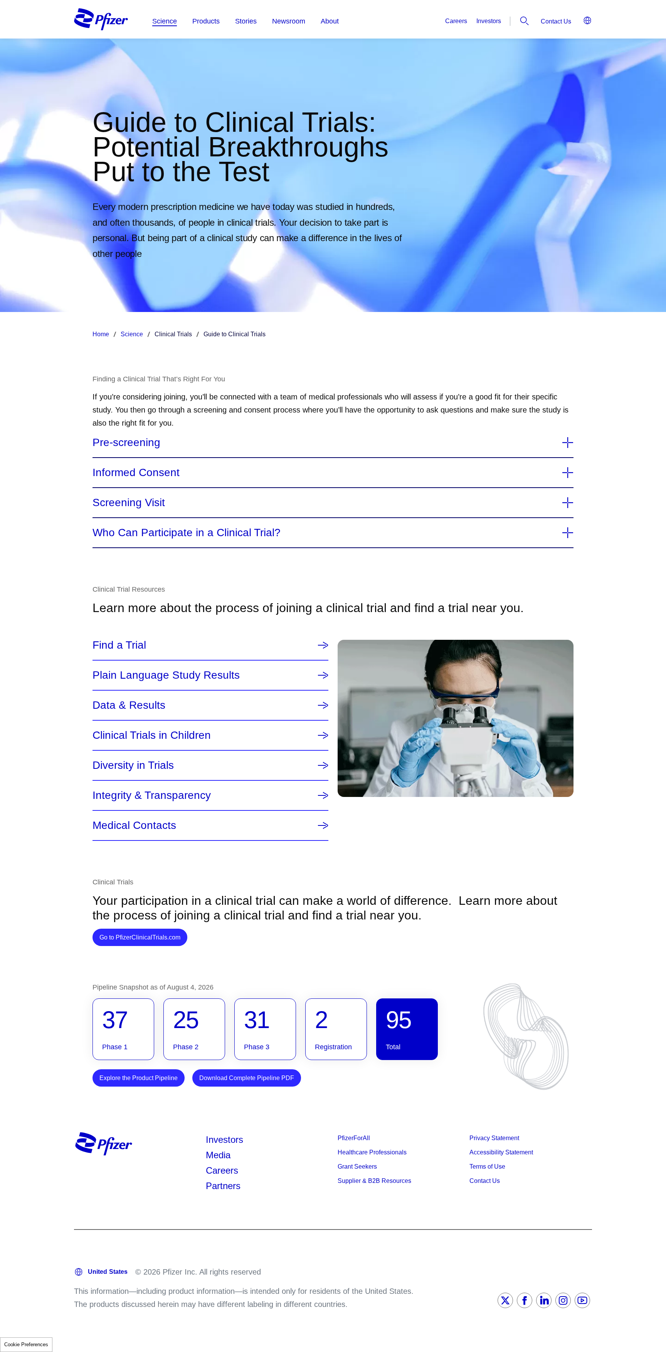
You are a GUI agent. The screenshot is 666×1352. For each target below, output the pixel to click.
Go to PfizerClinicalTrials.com (143, 937)
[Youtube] (582, 1300)
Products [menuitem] (206, 21)
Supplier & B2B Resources (374, 1181)
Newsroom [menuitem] (288, 21)
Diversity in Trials (133, 765)
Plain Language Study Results (166, 675)
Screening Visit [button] (128, 502)
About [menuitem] (330, 21)
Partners (223, 1186)
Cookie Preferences (26, 1344)
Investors (488, 21)
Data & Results (128, 705)
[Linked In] (544, 1300)
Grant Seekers (357, 1166)
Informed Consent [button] (136, 472)
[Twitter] (505, 1300)
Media (218, 1155)
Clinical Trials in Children (151, 735)
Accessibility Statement (501, 1152)
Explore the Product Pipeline (138, 1078)
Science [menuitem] (164, 21)
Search (524, 20)
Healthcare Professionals (372, 1152)
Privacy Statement (494, 1138)
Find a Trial (119, 645)
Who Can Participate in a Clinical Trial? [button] (186, 532)
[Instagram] (563, 1300)
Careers (456, 21)
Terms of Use (487, 1166)
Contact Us (556, 21)
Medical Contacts (134, 825)
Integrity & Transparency (151, 795)
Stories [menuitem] (246, 21)
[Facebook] (524, 1300)
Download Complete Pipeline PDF (246, 1078)
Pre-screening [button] (126, 442)
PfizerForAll (354, 1138)
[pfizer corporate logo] (101, 19)
